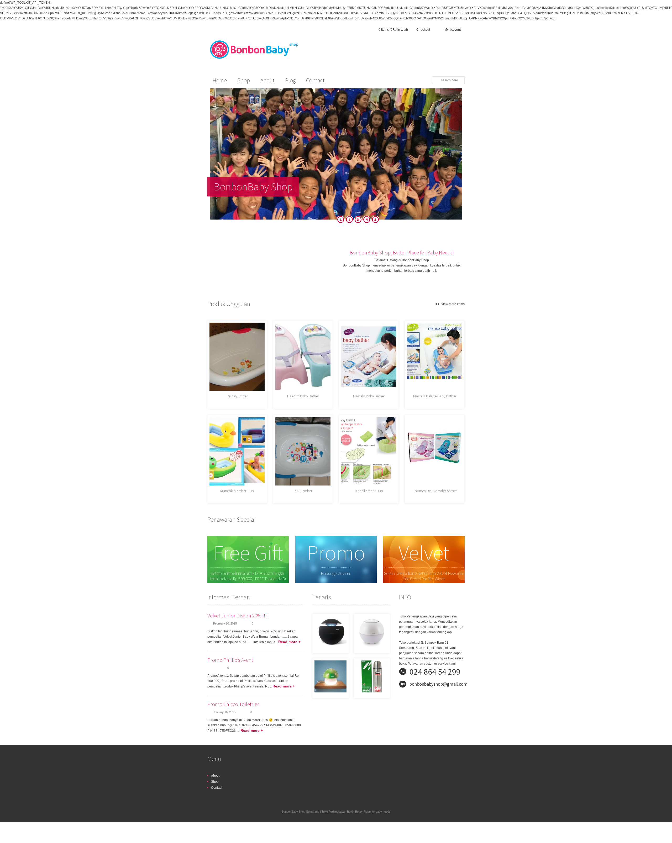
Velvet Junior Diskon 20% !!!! (237, 615)
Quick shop (268, 377)
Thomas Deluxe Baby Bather (435, 490)
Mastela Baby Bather (369, 395)
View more (359, 632)
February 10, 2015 (225, 623)
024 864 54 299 (435, 672)
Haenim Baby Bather (303, 395)
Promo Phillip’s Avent (230, 660)
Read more (289, 642)
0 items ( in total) (393, 29)
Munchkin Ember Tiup (237, 490)
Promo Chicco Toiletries (233, 704)
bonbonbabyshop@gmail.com (439, 684)
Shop (215, 781)
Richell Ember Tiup (369, 490)
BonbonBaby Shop (253, 186)
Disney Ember (237, 395)
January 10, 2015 (224, 712)
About (215, 775)
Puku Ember (303, 490)
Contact (216, 787)
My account (452, 29)
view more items (453, 304)
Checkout (423, 29)
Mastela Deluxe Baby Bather (434, 395)
